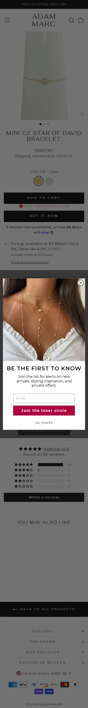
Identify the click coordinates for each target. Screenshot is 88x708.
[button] (44, 319)
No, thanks (43, 422)
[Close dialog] (81, 283)
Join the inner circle (44, 410)
